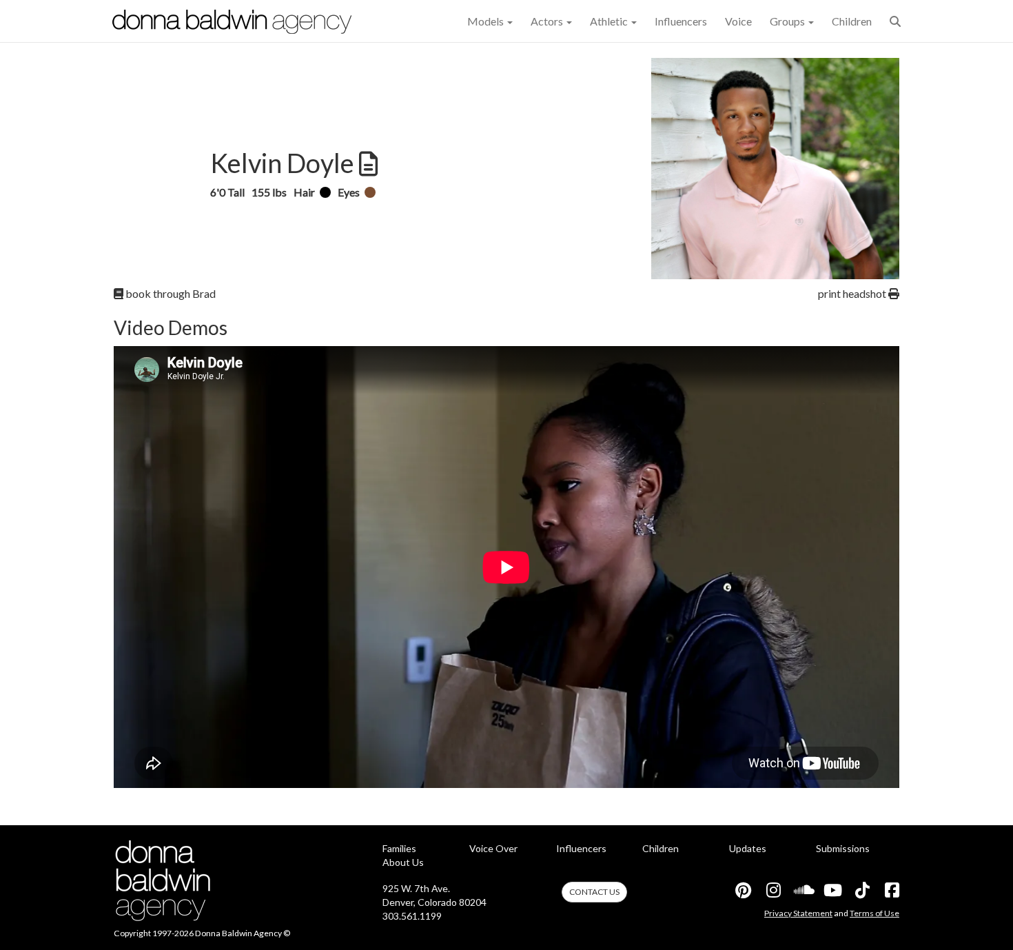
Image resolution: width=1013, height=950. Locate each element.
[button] (895, 21)
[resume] (367, 164)
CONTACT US (594, 892)
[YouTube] (831, 890)
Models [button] (486, 21)
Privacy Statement (798, 913)
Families (399, 848)
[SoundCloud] (802, 890)
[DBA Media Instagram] (772, 890)
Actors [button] (548, 21)
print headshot (853, 293)
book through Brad (169, 293)
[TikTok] (861, 890)
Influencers (681, 21)
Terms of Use (874, 913)
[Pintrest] (743, 890)
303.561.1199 (412, 916)
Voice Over (493, 848)
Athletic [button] (610, 21)
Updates (747, 848)
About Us (403, 862)
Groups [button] (788, 21)
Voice (738, 21)
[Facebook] (891, 890)
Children (852, 21)
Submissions (843, 848)
